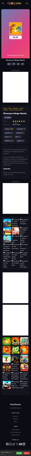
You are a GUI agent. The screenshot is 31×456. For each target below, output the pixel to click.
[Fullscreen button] (18, 64)
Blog (15, 421)
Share (8, 117)
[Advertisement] (15, 87)
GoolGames (15, 404)
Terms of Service (15, 432)
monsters (5, 110)
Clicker (21, 108)
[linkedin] (23, 444)
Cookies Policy (15, 435)
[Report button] (22, 64)
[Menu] (3, 3)
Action (10, 108)
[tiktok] (14, 444)
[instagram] (10, 444)
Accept (19, 453)
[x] (17, 444)
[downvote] (14, 64)
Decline (27, 453)
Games (5, 108)
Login (26, 3)
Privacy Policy (15, 430)
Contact (15, 419)
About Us (15, 416)
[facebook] (7, 444)
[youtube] (20, 444)
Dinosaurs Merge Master (16, 110)
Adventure (15, 108)
